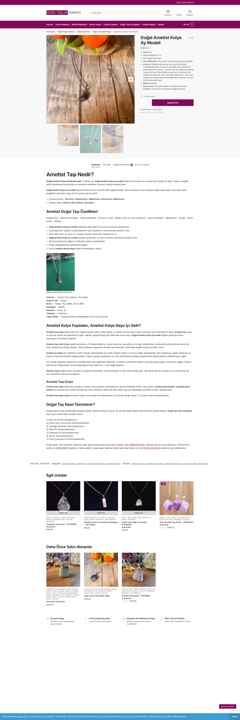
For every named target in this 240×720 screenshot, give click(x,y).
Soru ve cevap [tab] (142, 164)
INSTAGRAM (62, 448)
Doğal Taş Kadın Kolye (102, 32)
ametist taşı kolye (138, 464)
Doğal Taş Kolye (83, 32)
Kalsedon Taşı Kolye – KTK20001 (61, 524)
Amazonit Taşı (52, 589)
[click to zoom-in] (90, 79)
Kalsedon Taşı (58, 519)
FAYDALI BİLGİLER (151, 448)
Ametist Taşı (81, 464)
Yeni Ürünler (110, 519)
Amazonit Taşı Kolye (55, 601)
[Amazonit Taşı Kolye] (63, 570)
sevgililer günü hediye (199, 464)
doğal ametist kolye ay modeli (177, 464)
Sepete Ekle (172, 102)
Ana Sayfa (50, 32)
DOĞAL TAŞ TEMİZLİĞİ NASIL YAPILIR (135, 444)
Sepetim (189, 15)
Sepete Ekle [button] (177, 533)
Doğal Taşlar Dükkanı (185, 2)
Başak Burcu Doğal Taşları (62, 590)
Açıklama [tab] (95, 164)
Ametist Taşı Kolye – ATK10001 (136, 596)
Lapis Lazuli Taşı (91, 589)
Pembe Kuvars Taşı (92, 518)
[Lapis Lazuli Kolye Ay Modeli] (190, 38)
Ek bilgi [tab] (106, 164)
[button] (149, 101)
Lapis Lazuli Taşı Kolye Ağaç (97, 596)
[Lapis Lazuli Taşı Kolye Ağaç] (101, 570)
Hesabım (168, 15)
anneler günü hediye (155, 464)
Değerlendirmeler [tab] (122, 164)
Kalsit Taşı (126, 518)
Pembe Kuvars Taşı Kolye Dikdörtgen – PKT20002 (101, 523)
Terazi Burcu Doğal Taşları (62, 596)
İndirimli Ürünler (181, 519)
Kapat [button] (234, 716)
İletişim (179, 15)
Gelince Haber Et (63, 535)
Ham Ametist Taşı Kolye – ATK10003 (176, 522)
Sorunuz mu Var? (227, 706)
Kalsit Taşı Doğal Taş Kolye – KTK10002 (135, 523)
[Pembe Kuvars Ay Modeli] (192, 38)
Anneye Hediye (65, 589)
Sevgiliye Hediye (114, 464)
